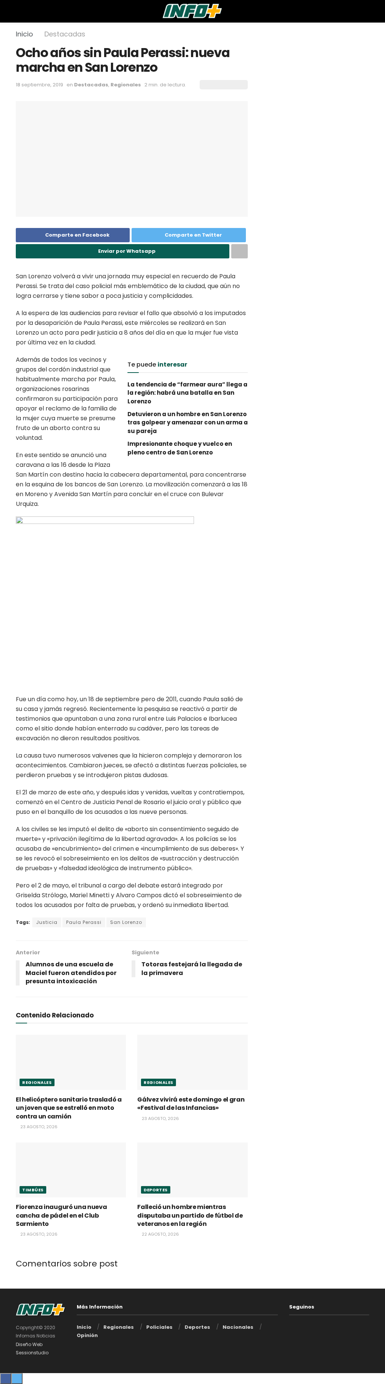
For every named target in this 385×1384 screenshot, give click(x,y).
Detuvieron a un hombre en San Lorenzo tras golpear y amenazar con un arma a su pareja (187, 422)
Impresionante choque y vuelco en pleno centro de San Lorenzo (179, 448)
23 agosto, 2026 (38, 1127)
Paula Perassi (84, 922)
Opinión (87, 1335)
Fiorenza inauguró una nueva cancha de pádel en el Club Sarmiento (61, 1215)
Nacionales (238, 1327)
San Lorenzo (126, 922)
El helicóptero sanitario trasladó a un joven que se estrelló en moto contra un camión (69, 1108)
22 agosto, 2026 (160, 1234)
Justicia (47, 922)
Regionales (126, 84)
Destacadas (64, 34)
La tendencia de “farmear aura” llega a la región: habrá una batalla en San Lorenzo (187, 392)
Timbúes (33, 1190)
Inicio (24, 34)
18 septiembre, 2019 (39, 84)
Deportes (155, 1190)
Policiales (159, 1327)
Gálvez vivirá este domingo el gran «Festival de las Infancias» (190, 1103)
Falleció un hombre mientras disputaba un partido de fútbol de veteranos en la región (190, 1215)
